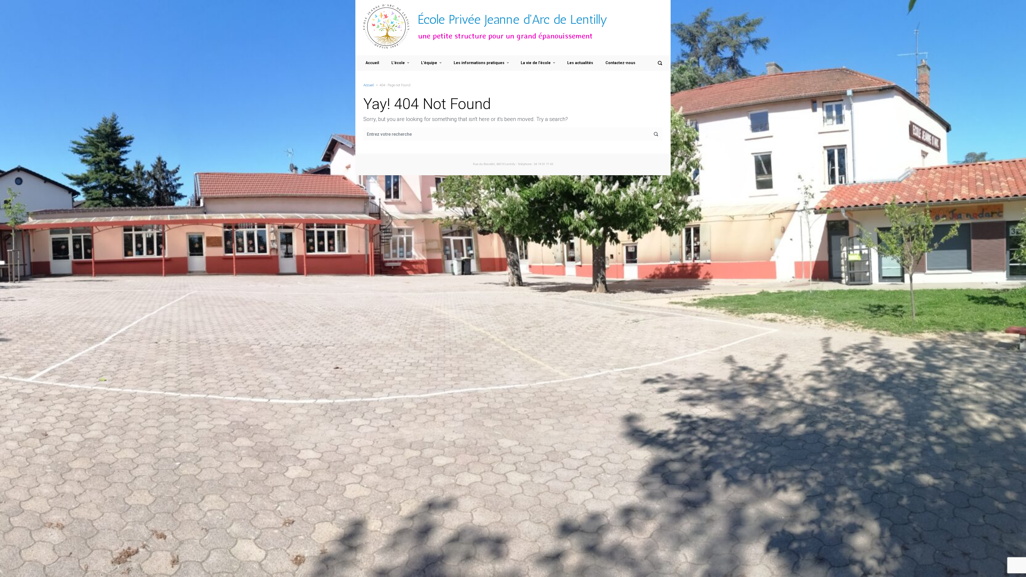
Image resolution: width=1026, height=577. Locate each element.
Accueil (368, 85)
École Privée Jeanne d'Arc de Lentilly (512, 19)
